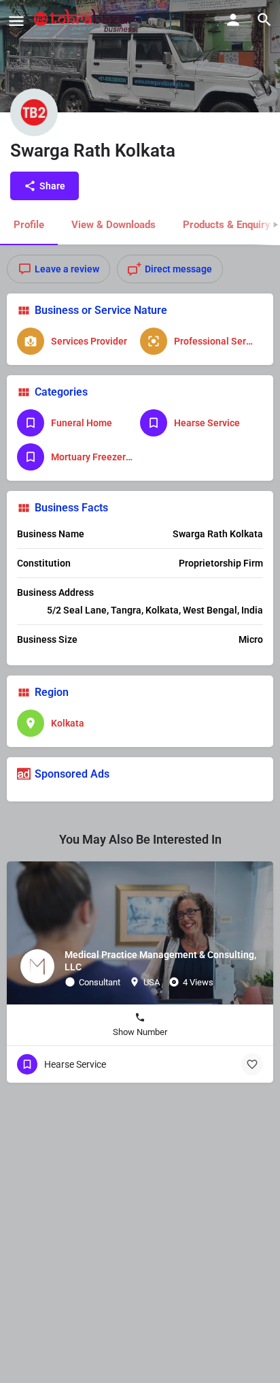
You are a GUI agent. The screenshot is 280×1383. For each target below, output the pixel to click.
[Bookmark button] (252, 1064)
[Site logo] (87, 20)
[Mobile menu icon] (16, 20)
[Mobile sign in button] (233, 20)
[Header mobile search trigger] (264, 20)
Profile (29, 225)
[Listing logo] (34, 112)
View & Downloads (113, 225)
